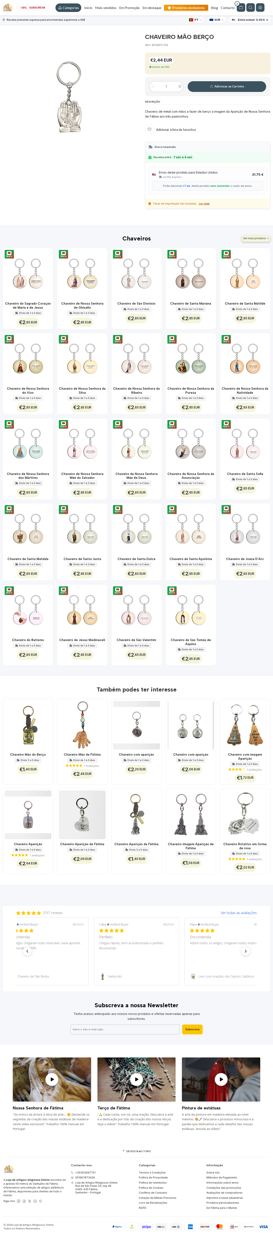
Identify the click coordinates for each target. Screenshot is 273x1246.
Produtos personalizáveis (222, 1202)
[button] (68, 7)
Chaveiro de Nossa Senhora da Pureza (190, 390)
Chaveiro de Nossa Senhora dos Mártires (28, 476)
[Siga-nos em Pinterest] (40, 1201)
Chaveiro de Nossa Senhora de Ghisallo (82, 305)
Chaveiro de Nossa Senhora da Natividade (245, 390)
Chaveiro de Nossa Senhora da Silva (82, 390)
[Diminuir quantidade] (153, 86)
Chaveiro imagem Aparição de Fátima (191, 846)
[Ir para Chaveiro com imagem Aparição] (245, 724)
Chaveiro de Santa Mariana (190, 303)
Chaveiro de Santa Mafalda (27, 559)
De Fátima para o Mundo (221, 1207)
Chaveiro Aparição (28, 844)
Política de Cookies (151, 1187)
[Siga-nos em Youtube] (35, 1201)
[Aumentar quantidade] (180, 86)
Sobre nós (213, 1172)
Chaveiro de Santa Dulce (136, 559)
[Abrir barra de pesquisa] (250, 7)
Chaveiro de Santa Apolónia (191, 559)
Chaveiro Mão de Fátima (82, 754)
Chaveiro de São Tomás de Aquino (191, 642)
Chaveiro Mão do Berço (28, 754)
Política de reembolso (153, 1182)
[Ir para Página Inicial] (7, 7)
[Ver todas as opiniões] (136, 911)
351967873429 (85, 1177)
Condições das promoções (223, 1187)
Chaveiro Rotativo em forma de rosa (245, 846)
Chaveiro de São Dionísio (136, 303)
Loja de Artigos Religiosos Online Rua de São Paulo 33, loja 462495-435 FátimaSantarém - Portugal (96, 1187)
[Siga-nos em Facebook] (24, 1201)
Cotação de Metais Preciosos (157, 1197)
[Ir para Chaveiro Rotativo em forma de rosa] (245, 814)
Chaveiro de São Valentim (136, 640)
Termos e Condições (152, 1172)
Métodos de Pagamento (221, 1177)
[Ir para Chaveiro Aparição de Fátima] (82, 814)
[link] (46, 976)
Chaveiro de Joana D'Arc (245, 559)
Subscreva (192, 1029)
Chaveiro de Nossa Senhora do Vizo (28, 390)
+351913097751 (85, 1172)
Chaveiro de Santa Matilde (245, 303)
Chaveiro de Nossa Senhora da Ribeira (136, 390)
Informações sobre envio (222, 1182)
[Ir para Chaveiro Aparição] (28, 814)
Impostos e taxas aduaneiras (224, 1197)
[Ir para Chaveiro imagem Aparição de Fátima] (191, 814)
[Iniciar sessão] (260, 7)
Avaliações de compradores (224, 1192)
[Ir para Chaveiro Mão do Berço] (28, 724)
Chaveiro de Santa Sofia (245, 474)
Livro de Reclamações (153, 1202)
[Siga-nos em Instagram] (18, 1201)
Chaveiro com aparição (136, 754)
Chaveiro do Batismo (28, 640)
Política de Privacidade (153, 1177)
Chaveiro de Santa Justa (82, 559)
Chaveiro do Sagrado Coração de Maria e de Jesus (28, 305)
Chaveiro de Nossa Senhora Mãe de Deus (136, 476)
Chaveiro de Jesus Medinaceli (82, 640)
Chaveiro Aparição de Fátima (82, 844)
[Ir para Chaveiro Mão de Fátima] (82, 724)
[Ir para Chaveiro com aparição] (136, 724)
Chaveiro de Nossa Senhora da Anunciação (190, 476)
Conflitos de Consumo (153, 1192)
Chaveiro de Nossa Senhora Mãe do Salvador (82, 476)
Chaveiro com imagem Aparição (245, 756)
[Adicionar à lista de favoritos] (47, 273)
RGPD (142, 1207)
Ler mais (204, 203)
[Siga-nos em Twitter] (30, 1201)
